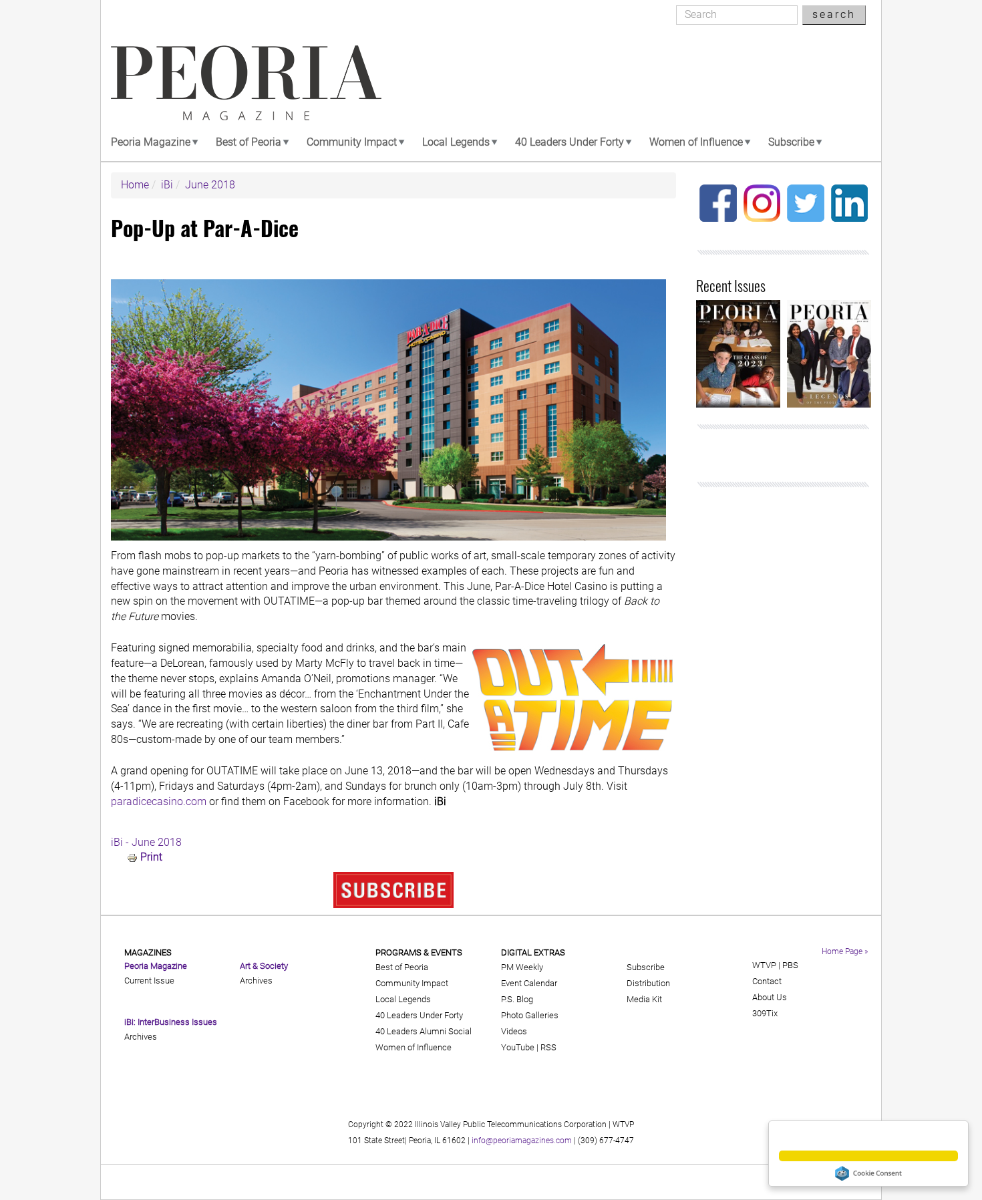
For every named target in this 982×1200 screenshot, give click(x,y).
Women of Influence (696, 142)
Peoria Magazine (150, 142)
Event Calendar (529, 983)
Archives (140, 1037)
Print (151, 857)
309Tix (765, 1013)
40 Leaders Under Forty (569, 142)
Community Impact (352, 142)
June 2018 (210, 184)
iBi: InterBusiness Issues (170, 1022)
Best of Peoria (248, 142)
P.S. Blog (517, 999)
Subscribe (791, 142)
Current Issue (149, 981)
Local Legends (456, 142)
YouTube (517, 1047)
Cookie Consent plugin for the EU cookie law (868, 1173)
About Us (769, 997)
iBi (167, 184)
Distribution (648, 983)
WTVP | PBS (775, 965)
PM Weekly (522, 967)
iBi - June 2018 (146, 842)
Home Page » (845, 951)
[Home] (246, 82)
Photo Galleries (529, 1015)
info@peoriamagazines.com (522, 1140)
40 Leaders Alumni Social (423, 1031)
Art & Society (264, 966)
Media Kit (644, 999)
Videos (514, 1031)
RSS (548, 1047)
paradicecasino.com (160, 801)
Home (135, 184)
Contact (767, 981)
